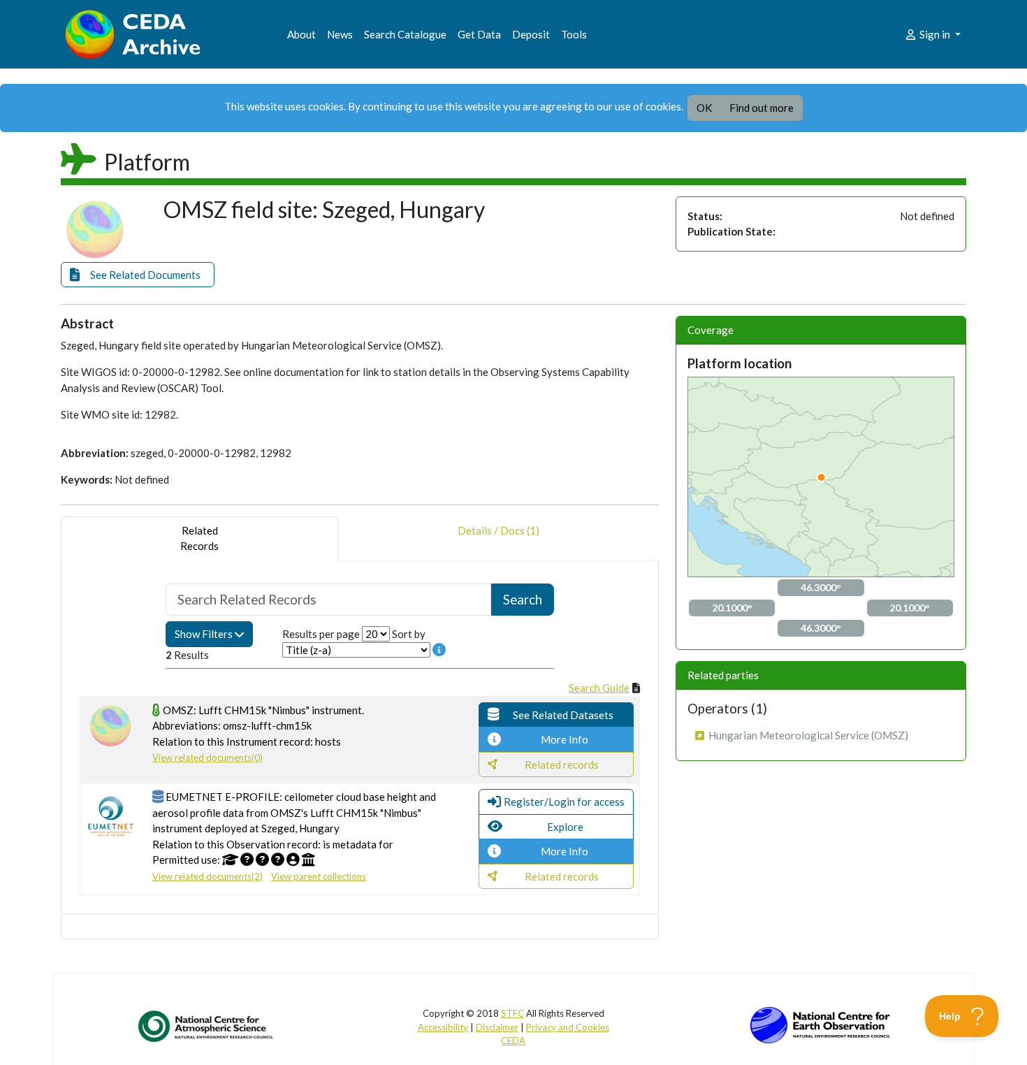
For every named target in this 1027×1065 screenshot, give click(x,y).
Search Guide (599, 687)
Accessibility (443, 1027)
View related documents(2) (207, 876)
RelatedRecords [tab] (199, 538)
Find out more (761, 107)
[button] (137, 275)
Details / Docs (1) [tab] (498, 530)
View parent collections (318, 876)
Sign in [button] (934, 34)
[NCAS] (206, 1026)
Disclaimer (497, 1027)
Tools (574, 34)
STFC (512, 1013)
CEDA (513, 1040)
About (301, 34)
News (340, 34)
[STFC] (820, 1023)
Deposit (531, 34)
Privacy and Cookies (567, 1027)
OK (704, 107)
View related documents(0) (207, 757)
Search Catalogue (405, 34)
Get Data (479, 34)
